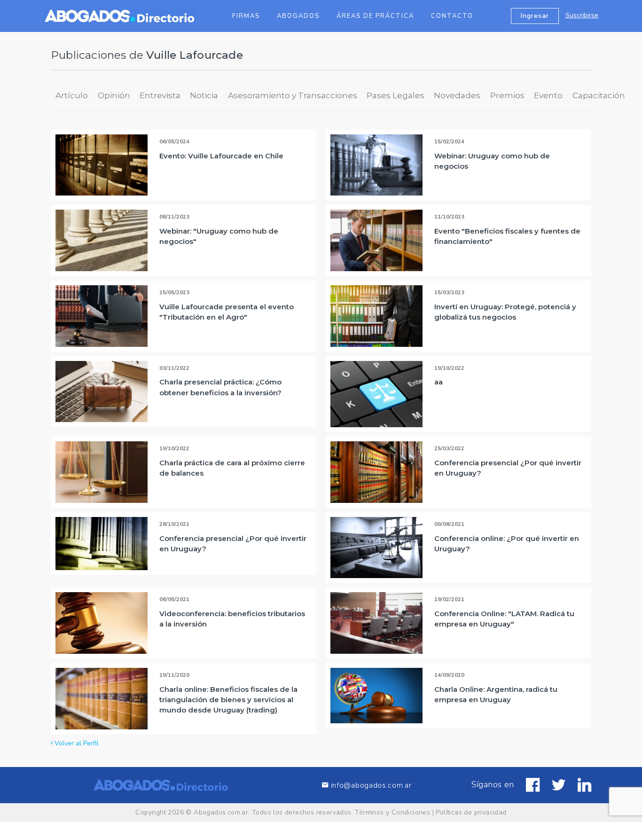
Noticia (204, 95)
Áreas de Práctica (375, 16)
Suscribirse (581, 15)
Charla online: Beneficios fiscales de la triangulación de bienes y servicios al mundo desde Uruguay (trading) (228, 699)
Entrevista (160, 95)
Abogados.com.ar (221, 812)
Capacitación (598, 95)
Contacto (452, 16)
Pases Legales (395, 95)
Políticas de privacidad (471, 812)
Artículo (71, 95)
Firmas (246, 16)
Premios (507, 95)
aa (438, 381)
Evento (548, 95)
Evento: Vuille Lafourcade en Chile (221, 155)
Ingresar (535, 15)
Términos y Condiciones (392, 812)
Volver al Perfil (76, 743)
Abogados (298, 16)
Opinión (114, 95)
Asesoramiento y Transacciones (292, 95)
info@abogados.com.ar (371, 785)
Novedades (457, 95)
